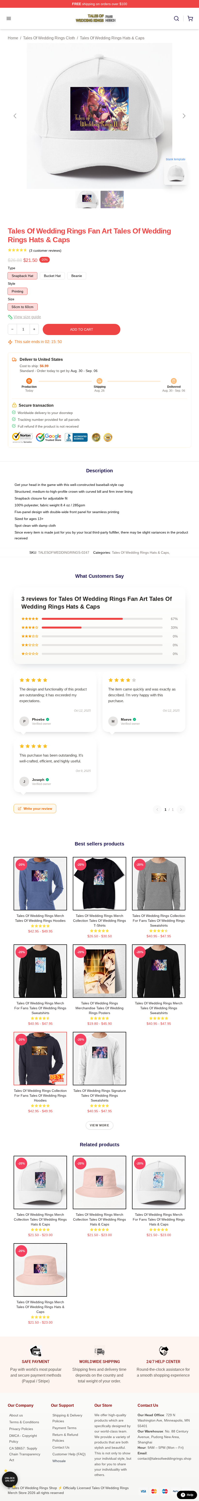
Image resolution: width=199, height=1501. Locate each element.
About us (16, 1415)
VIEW (40, 905)
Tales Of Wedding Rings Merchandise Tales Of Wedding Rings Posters (99, 1008)
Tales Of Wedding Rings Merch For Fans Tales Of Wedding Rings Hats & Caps (159, 1219)
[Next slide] (184, 116)
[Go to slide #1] (87, 199)
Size (11, 299)
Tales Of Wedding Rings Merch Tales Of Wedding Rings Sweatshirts (158, 1008)
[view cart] (190, 18)
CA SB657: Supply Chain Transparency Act (24, 1454)
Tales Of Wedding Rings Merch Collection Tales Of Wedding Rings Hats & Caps (40, 1219)
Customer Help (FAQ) (69, 1454)
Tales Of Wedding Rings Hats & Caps (112, 38)
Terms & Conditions (24, 1422)
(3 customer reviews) (45, 250)
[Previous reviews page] (157, 809)
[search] (176, 18)
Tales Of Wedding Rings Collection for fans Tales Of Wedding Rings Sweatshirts (158, 920)
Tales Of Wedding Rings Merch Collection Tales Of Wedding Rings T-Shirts (99, 920)
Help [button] (190, 1495)
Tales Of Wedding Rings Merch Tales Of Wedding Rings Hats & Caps (40, 1307)
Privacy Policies (21, 1429)
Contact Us (60, 1447)
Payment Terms (64, 1428)
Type (11, 268)
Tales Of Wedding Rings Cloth (49, 38)
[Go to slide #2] (112, 199)
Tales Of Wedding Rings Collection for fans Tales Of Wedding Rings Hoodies (40, 1095)
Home (13, 38)
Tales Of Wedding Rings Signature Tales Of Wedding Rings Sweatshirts (99, 1095)
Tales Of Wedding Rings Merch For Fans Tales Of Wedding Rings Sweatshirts (40, 1008)
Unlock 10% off (10, 1479)
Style (11, 283)
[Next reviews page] (181, 809)
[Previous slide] (15, 116)
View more (99, 1125)
